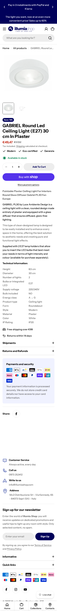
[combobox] (28, 38)
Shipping (20, 146)
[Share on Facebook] (16, 414)
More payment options (28, 184)
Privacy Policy (14, 548)
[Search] (50, 38)
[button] (4, 7)
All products (20, 48)
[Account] (46, 29)
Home (6, 48)
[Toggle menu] (4, 29)
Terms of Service (42, 545)
